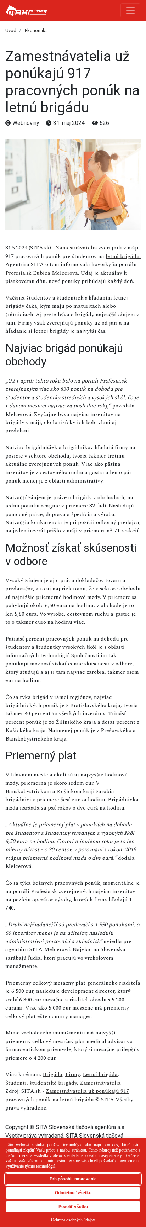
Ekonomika (36, 30)
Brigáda (52, 1074)
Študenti (16, 1083)
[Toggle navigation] (130, 10)
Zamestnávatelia (76, 247)
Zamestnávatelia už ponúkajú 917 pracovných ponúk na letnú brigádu (67, 1095)
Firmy (72, 1074)
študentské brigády (53, 1083)
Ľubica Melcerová (55, 273)
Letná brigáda (100, 1074)
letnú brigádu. (123, 256)
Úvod (10, 30)
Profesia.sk (18, 273)
